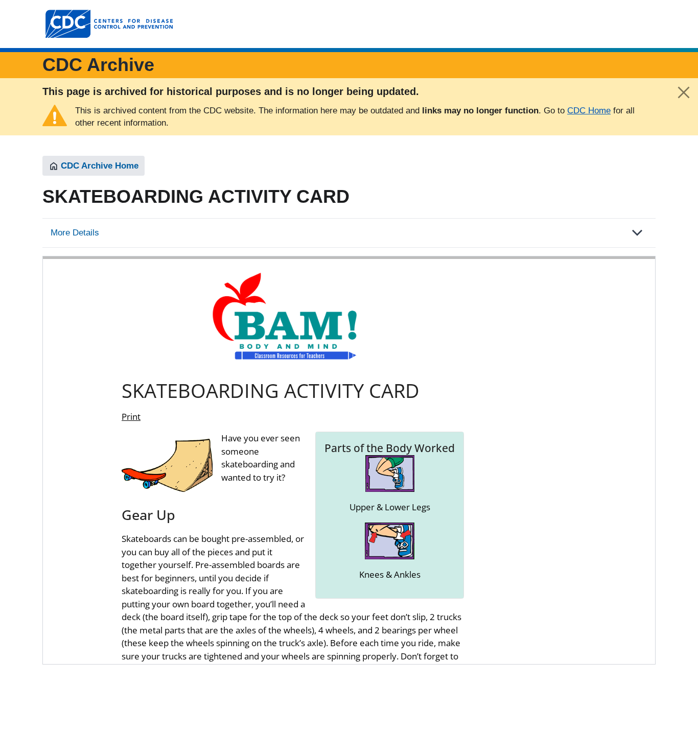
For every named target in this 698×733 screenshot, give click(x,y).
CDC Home (589, 110)
